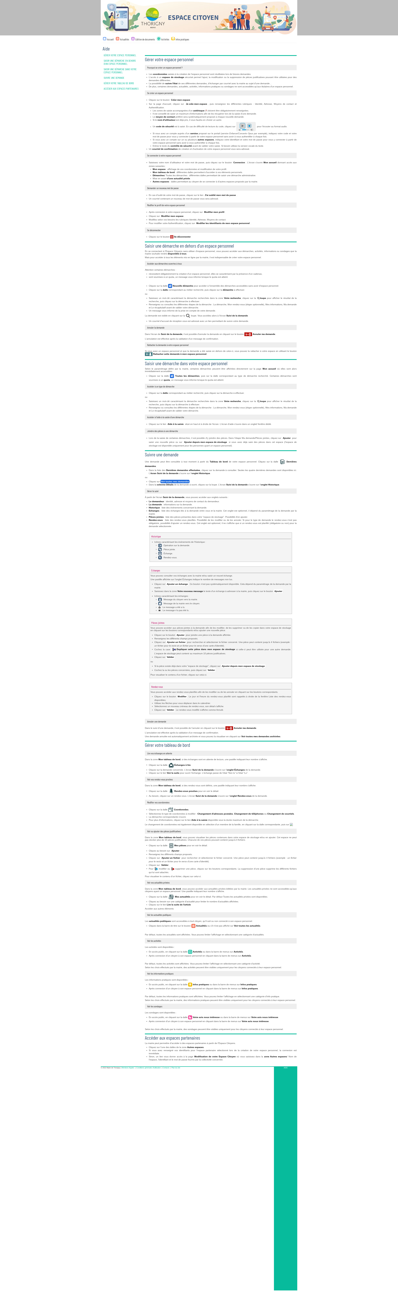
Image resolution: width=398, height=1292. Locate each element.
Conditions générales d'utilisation (148, 1068)
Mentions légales (128, 1068)
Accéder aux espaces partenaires (121, 88)
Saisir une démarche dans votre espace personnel (120, 70)
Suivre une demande (114, 77)
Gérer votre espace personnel (120, 55)
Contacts (166, 1068)
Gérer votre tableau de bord (119, 83)
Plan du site (175, 1068)
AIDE (286, 1068)
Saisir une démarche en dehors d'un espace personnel (120, 62)
